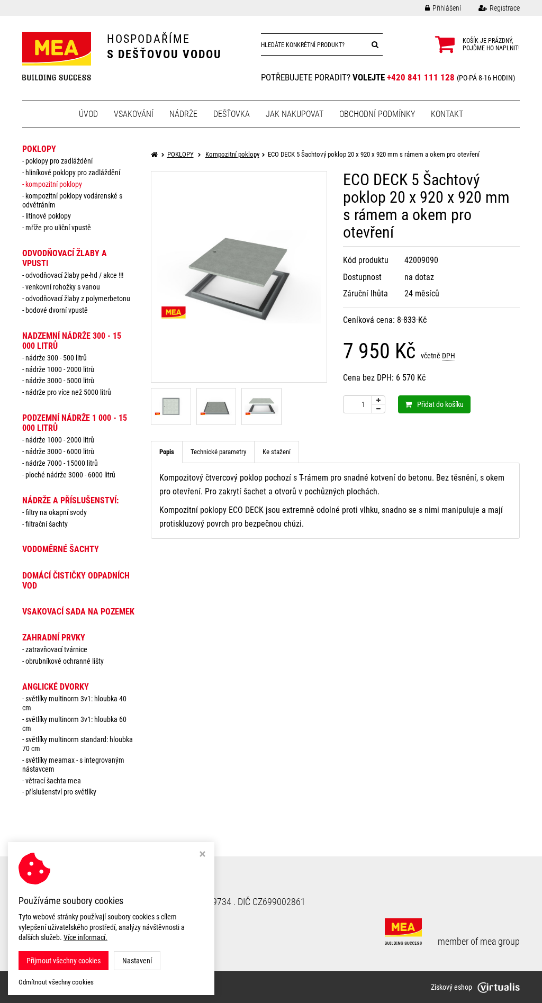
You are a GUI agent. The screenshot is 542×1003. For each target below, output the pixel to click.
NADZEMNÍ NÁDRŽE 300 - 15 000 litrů (71, 341)
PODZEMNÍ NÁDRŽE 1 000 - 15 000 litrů (74, 423)
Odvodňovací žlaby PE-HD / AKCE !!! (74, 275)
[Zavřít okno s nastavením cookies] (202, 855)
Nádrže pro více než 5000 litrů (68, 392)
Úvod (88, 114)
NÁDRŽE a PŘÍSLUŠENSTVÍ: (70, 500)
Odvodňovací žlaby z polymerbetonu (77, 298)
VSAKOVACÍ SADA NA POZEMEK (78, 612)
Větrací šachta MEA (53, 780)
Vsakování (133, 114)
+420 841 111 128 (421, 77)
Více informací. (85, 937)
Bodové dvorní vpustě (56, 310)
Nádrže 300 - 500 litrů (56, 358)
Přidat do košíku (440, 404)
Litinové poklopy (48, 216)
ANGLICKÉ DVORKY (55, 687)
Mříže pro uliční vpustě (58, 227)
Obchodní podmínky (377, 114)
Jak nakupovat (294, 114)
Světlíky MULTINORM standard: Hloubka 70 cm (77, 744)
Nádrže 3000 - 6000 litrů (59, 451)
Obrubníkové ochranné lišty (64, 661)
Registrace (505, 8)
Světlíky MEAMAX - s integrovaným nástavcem (73, 764)
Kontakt (447, 114)
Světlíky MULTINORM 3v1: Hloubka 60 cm (74, 724)
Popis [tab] (166, 452)
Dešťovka (231, 114)
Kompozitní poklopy (53, 184)
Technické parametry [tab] (218, 452)
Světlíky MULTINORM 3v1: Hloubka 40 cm (74, 703)
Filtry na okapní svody (56, 512)
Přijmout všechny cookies (63, 960)
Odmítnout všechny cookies (56, 982)
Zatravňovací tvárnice (56, 649)
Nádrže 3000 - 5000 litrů (59, 380)
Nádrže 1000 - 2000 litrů (59, 369)
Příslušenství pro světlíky (60, 792)
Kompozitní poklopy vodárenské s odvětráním (72, 200)
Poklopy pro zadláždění (59, 161)
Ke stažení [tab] (277, 452)
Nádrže (183, 114)
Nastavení (137, 960)
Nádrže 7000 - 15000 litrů (61, 463)
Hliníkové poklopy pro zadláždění (72, 172)
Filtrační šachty (46, 524)
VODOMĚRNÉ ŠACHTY (60, 549)
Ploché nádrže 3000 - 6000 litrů (70, 475)
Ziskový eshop (451, 987)
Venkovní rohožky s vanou (62, 287)
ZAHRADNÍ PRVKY (53, 637)
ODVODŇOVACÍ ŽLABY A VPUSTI (64, 258)
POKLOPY (39, 149)
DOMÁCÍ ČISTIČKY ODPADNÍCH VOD (76, 581)
